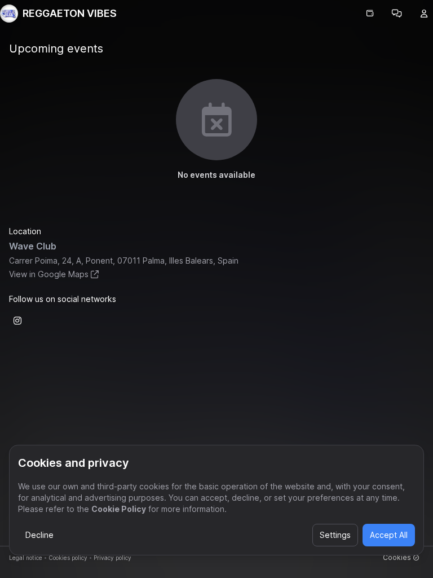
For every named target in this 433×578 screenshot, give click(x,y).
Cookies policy (67, 557)
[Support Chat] (397, 14)
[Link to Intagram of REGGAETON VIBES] (17, 320)
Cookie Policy (118, 509)
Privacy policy (112, 557)
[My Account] (424, 14)
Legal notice (25, 557)
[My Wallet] (370, 14)
